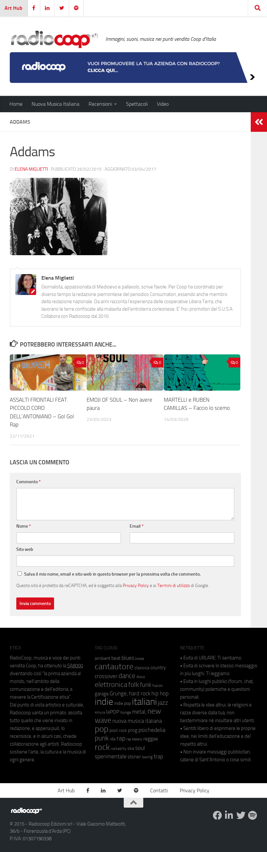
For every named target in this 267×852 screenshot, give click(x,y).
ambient (102, 658)
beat (115, 658)
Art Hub (13, 8)
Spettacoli (137, 104)
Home (15, 104)
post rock (118, 730)
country (158, 668)
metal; (139, 712)
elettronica (111, 684)
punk (102, 738)
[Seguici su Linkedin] (229, 815)
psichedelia (151, 730)
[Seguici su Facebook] (217, 815)
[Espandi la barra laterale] (259, 122)
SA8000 (75, 666)
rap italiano (134, 739)
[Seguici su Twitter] (241, 815)
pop (101, 729)
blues (127, 657)
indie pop (122, 703)
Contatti (159, 790)
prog (132, 730)
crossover (106, 676)
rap (121, 738)
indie (104, 701)
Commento (28, 482)
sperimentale (111, 756)
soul (140, 747)
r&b (113, 738)
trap (158, 756)
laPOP (112, 712)
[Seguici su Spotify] (252, 815)
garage (102, 694)
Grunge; (119, 693)
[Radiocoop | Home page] (54, 39)
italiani (144, 701)
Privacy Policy (136, 585)
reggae (150, 739)
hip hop (160, 693)
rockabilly (118, 748)
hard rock (139, 693)
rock (102, 747)
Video (163, 104)
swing (147, 756)
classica (141, 668)
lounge (125, 712)
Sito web (24, 549)
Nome (23, 526)
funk (145, 685)
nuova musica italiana (137, 721)
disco (140, 676)
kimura (100, 712)
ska (130, 748)
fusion (157, 685)
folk (133, 685)
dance (127, 676)
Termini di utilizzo (173, 585)
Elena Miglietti (31, 169)
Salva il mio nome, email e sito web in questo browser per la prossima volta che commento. (112, 574)
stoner (134, 757)
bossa (139, 659)
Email (137, 526)
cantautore (114, 666)
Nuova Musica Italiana (55, 104)
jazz (163, 702)
